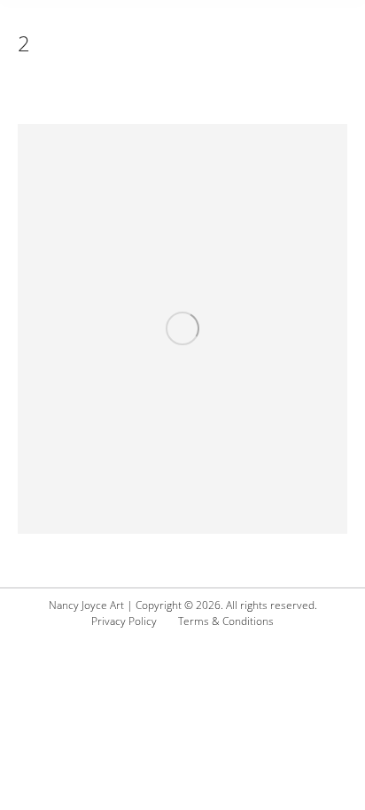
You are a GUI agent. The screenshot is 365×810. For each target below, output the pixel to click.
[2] (182, 329)
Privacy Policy (124, 621)
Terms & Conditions (226, 621)
